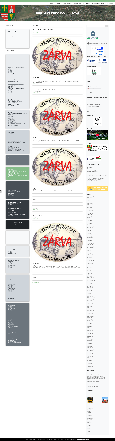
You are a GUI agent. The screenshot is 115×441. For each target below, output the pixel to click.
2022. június (89, 267)
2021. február (89, 290)
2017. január (89, 360)
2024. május (89, 234)
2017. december (89, 344)
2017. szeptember (90, 349)
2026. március (89, 203)
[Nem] (113, 439)
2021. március (89, 289)
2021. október (89, 279)
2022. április (89, 270)
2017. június (89, 353)
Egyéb (88, 411)
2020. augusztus (90, 299)
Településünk (52, 3)
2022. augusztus (90, 264)
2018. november (90, 329)
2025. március (89, 220)
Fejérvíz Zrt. (89, 168)
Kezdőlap (43, 0)
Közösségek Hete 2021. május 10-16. (41, 207)
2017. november (90, 346)
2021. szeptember (90, 280)
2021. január (89, 291)
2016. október (89, 364)
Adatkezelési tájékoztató (58, 0)
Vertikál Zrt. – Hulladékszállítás (92, 171)
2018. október (89, 330)
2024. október (89, 227)
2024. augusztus (90, 230)
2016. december (89, 362)
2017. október (89, 347)
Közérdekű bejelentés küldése (68, 0)
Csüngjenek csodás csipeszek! (40, 198)
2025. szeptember (90, 211)
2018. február (89, 342)
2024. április (89, 236)
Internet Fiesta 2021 (38, 215)
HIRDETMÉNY (89, 99)
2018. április (89, 339)
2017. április (89, 356)
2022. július (89, 266)
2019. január (89, 326)
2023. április (89, 253)
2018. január (89, 343)
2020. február (89, 307)
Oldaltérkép (47, 0)
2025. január (89, 223)
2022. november (90, 260)
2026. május (89, 200)
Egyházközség (89, 414)
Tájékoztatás (36, 77)
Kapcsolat (51, 0)
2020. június (89, 301)
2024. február (89, 239)
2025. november (90, 209)
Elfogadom (78, 439)
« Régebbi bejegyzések (36, 282)
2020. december (89, 293)
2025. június (89, 216)
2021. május (89, 286)
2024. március (89, 237)
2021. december (89, 276)
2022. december (89, 259)
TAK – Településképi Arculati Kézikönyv (93, 106)
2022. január (89, 274)
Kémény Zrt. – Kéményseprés (92, 170)
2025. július (89, 214)
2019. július (89, 317)
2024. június (89, 233)
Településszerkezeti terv (91, 102)
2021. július (89, 283)
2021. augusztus (90, 281)
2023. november (90, 243)
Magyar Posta (89, 167)
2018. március (89, 340)
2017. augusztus (90, 350)
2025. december (89, 207)
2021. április (89, 287)
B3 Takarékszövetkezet (91, 165)
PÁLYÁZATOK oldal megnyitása (92, 82)
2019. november (90, 311)
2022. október (89, 261)
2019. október (89, 313)
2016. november (90, 363)
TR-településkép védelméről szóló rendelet (94, 108)
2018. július (89, 334)
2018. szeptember (90, 331)
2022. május (89, 269)
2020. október (89, 296)
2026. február (89, 204)
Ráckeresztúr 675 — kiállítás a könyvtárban (43, 29)
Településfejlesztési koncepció (92, 101)
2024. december (89, 224)
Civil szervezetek (90, 408)
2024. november (90, 226)
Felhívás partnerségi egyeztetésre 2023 (93, 109)
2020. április (89, 304)
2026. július (89, 197)
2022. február (89, 273)
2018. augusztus (90, 333)
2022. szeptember (90, 263)
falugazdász (89, 415)
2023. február (89, 256)
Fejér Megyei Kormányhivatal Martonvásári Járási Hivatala (97, 175)
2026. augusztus (90, 196)
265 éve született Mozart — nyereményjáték (43, 276)
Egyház (88, 412)
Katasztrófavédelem (90, 418)
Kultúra (37, 208)
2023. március (89, 254)
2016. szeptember (90, 366)
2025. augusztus (90, 213)
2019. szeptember (90, 314)
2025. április (89, 219)
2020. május (89, 303)
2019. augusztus (90, 316)
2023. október (89, 244)
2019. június (89, 319)
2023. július (89, 249)
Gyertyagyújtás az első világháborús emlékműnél (44, 89)
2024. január (89, 240)
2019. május (89, 320)
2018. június (89, 336)
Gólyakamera (89, 391)
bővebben (35, 32)
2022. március (89, 271)
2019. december (89, 310)
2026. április (89, 201)
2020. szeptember (90, 297)
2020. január (89, 309)
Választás (88, 431)
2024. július (89, 231)
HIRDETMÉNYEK (90, 93)
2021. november (90, 277)
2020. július (89, 300)
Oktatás (88, 425)
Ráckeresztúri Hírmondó (96, 3)
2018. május (89, 337)
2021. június (89, 284)
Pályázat (88, 429)
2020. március (89, 306)
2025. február (89, 221)
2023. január (89, 257)
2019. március (89, 323)
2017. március (89, 357)
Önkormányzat (38, 91)
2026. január (89, 206)
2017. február (89, 359)
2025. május (89, 217)
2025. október (89, 210)
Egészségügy (89, 409)
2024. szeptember (90, 229)
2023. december (89, 241)
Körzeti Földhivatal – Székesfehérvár (93, 176)
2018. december (89, 327)
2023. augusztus (90, 247)
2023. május (89, 251)
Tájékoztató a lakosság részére (92, 111)
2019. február (89, 324)
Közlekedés (89, 422)
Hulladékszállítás (90, 416)
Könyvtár (34, 78)
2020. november (90, 294)
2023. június (89, 250)
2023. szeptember (90, 246)
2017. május (89, 354)
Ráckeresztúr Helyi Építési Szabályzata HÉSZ (94, 104)
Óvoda (88, 428)
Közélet (88, 421)
